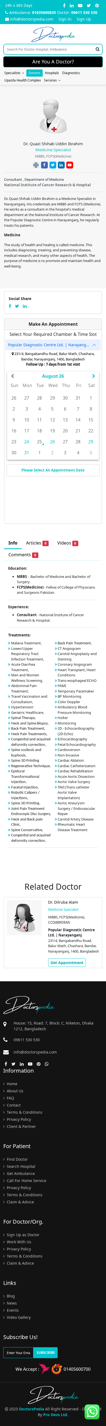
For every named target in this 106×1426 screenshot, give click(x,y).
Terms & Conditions (24, 1112)
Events (12, 1310)
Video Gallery (18, 1317)
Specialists (13, 73)
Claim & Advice (20, 1201)
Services (51, 80)
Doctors (34, 73)
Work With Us (18, 1241)
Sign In (64, 19)
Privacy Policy (18, 1119)
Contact (13, 1105)
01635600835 (44, 12)
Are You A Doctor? (53, 61)
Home (11, 1083)
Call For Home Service (26, 1180)
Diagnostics (71, 73)
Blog (10, 1296)
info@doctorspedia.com (31, 19)
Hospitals (52, 73)
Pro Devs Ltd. (55, 1414)
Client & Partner (21, 1126)
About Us (14, 1090)
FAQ (10, 1098)
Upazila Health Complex (22, 80)
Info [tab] (12, 543)
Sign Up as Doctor (22, 1234)
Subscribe (46, 1352)
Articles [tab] (36, 543)
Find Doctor (17, 1159)
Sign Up (84, 19)
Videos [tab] (66, 543)
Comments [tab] (22, 555)
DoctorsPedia (31, 1409)
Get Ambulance (20, 1173)
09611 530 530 (84, 12)
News (11, 1303)
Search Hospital (20, 1166)
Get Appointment (76, 967)
